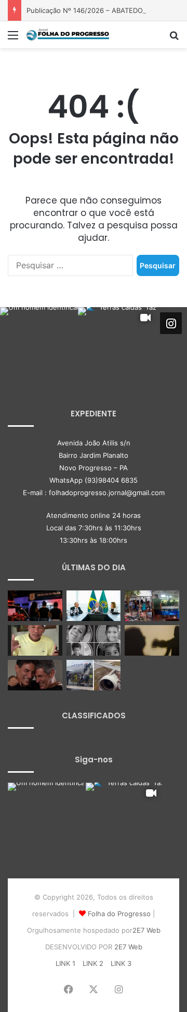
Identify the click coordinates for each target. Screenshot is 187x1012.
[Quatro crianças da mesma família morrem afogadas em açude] (93, 640)
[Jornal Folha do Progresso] (67, 34)
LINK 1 (65, 963)
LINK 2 (93, 963)
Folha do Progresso (119, 913)
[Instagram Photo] (39, 346)
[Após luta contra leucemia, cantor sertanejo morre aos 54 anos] (35, 675)
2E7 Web (146, 930)
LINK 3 (121, 963)
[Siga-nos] (171, 322)
